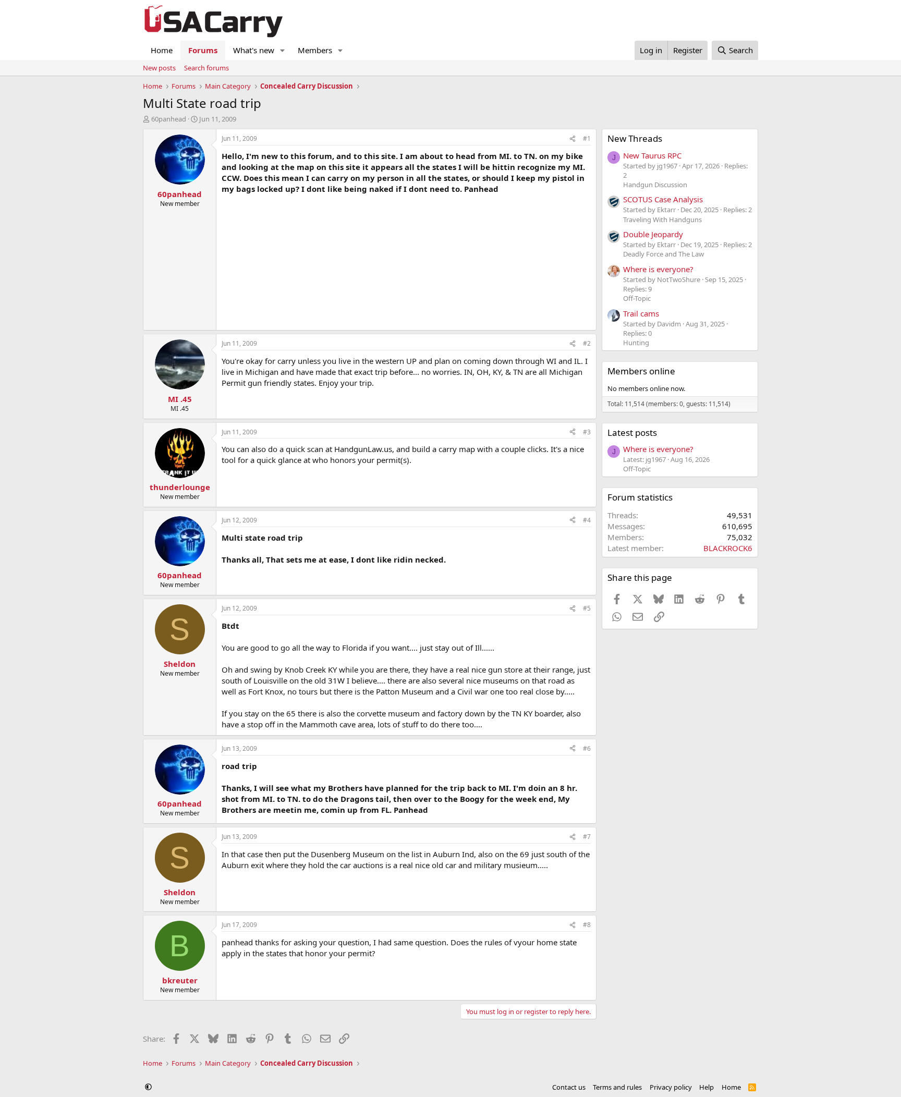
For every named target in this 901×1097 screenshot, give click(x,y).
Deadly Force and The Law (663, 254)
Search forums (206, 67)
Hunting (636, 342)
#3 (587, 432)
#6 (587, 748)
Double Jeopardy (653, 234)
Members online (641, 371)
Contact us (569, 1087)
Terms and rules (617, 1087)
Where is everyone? (658, 269)
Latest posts (632, 432)
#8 (587, 924)
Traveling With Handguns (662, 219)
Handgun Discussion (655, 184)
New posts (159, 67)
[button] (282, 50)
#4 (587, 520)
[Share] (572, 139)
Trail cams (641, 313)
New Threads (634, 138)
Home (162, 50)
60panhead (168, 119)
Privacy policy (671, 1087)
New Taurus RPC (652, 155)
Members (315, 50)
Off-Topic (637, 298)
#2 (587, 343)
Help (706, 1087)
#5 (587, 608)
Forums (202, 50)
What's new (253, 50)
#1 (587, 138)
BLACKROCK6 (727, 548)
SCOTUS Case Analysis (663, 199)
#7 (587, 836)
